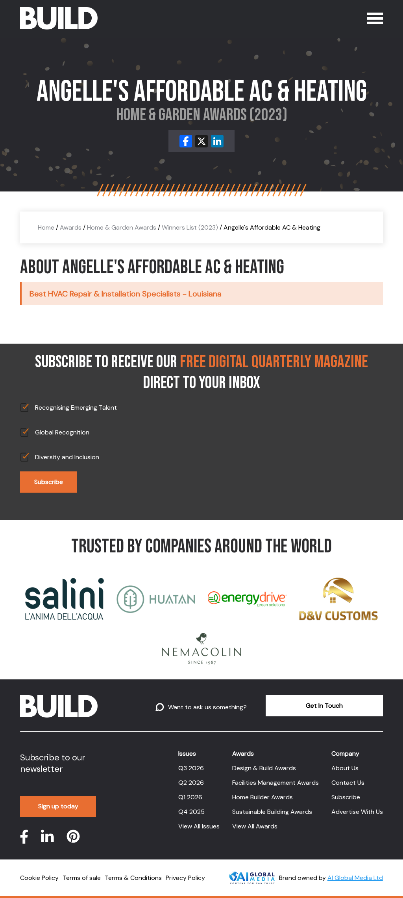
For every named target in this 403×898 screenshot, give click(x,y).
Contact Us (347, 782)
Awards (70, 227)
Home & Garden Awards (121, 227)
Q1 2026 (190, 797)
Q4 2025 (191, 812)
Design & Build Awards (264, 768)
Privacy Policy (185, 878)
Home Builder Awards (262, 797)
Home (46, 227)
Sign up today (58, 806)
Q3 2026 (191, 768)
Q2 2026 (191, 782)
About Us (345, 768)
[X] (201, 141)
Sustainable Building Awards (272, 812)
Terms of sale (82, 878)
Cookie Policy (39, 878)
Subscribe (48, 482)
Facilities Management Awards (275, 782)
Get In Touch (324, 705)
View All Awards (254, 826)
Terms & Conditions (133, 878)
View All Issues (199, 826)
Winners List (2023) (190, 227)
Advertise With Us (357, 812)
